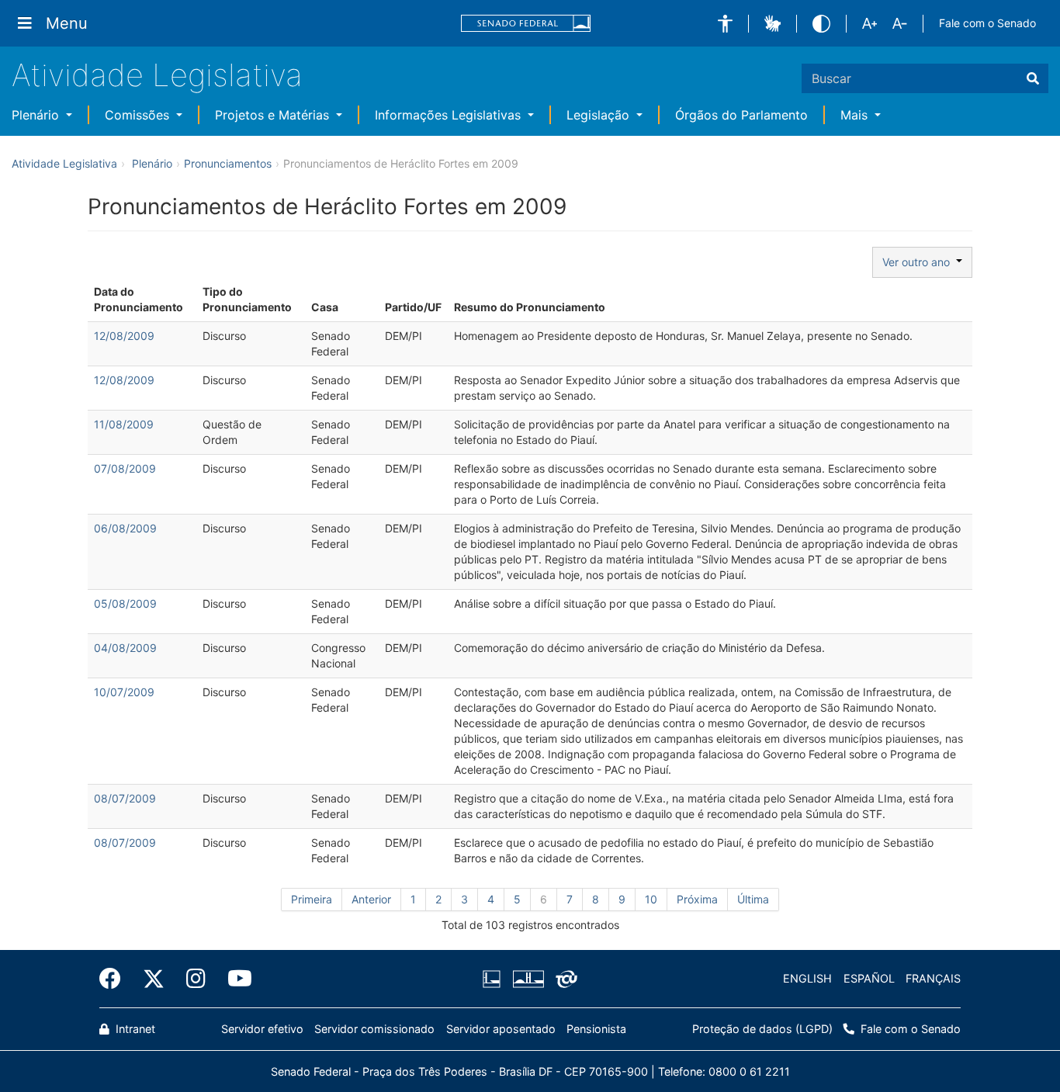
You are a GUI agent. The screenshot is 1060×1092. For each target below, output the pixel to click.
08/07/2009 (125, 798)
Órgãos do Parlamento (741, 115)
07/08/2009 (125, 468)
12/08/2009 (124, 335)
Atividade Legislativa (157, 75)
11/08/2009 (124, 424)
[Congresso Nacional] (527, 978)
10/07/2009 (124, 692)
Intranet (134, 1028)
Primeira (311, 899)
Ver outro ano (919, 262)
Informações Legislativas (450, 115)
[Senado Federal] (526, 24)
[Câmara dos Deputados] (494, 978)
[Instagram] (196, 978)
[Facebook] (115, 978)
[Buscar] (1032, 78)
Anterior (371, 899)
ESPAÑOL (869, 978)
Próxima (697, 899)
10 (651, 899)
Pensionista (596, 1028)
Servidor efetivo (262, 1028)
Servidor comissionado (374, 1028)
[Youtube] (234, 978)
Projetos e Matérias (274, 115)
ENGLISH (807, 978)
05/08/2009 (125, 603)
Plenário (37, 115)
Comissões (139, 115)
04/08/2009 (125, 647)
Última (753, 899)
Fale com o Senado (987, 22)
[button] (725, 24)
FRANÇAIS (933, 978)
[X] (153, 978)
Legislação (599, 115)
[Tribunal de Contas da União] (563, 978)
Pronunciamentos (228, 163)
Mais (855, 115)
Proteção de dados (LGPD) (762, 1028)
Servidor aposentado (501, 1028)
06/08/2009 (125, 528)
